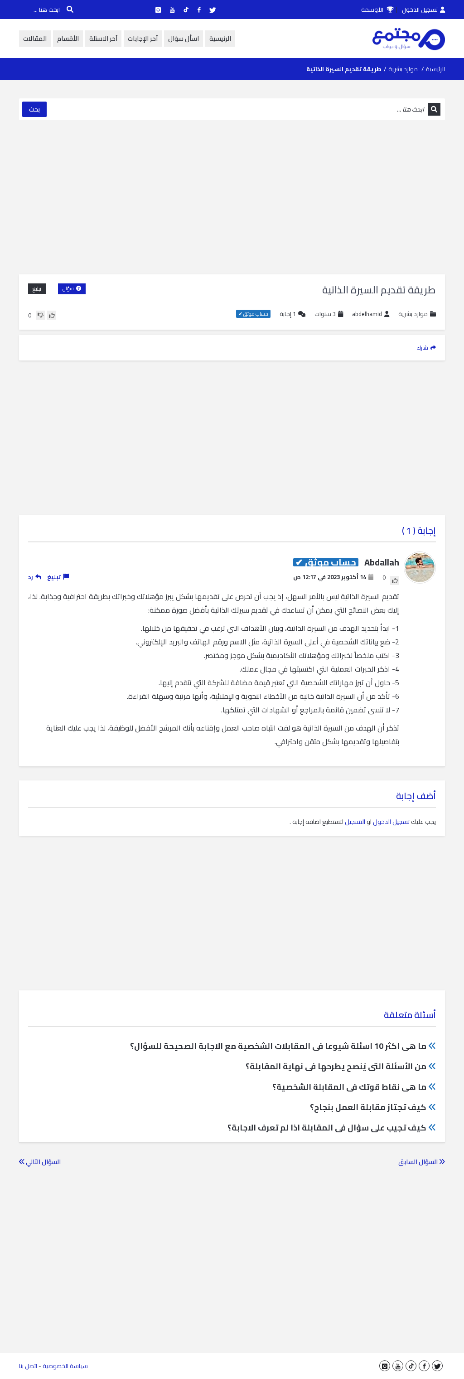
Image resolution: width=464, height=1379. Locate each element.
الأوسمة (373, 9)
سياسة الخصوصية (65, 1365)
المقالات (35, 38)
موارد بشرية (403, 68)
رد (30, 576)
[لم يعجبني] (40, 315)
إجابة (288, 314)
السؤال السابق (418, 1162)
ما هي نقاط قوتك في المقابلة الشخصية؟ (349, 1086)
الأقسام (68, 38)
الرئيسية (220, 38)
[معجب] (51, 315)
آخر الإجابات (143, 38)
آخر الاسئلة (103, 38)
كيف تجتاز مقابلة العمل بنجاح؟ (368, 1107)
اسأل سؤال (183, 38)
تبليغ (37, 288)
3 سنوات (325, 313)
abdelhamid (367, 314)
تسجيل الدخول (420, 9)
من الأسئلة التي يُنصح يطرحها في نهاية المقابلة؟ (336, 1066)
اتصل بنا (28, 1365)
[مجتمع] (408, 38)
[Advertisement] (232, 197)
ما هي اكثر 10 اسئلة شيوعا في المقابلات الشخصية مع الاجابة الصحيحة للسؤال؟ (278, 1045)
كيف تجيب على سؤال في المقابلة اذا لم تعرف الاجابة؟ (326, 1127)
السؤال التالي (42, 1162)
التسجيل (355, 822)
